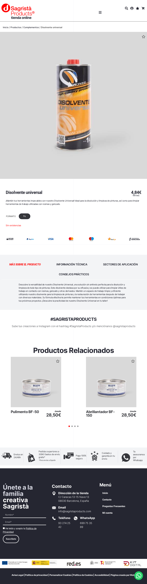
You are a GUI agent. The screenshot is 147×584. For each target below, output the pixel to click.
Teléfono (64, 518)
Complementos (31, 27)
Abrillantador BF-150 (100, 414)
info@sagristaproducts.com (74, 511)
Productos (15, 27)
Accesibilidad (102, 575)
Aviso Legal (18, 575)
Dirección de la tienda (73, 493)
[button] (100, 12)
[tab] (25, 264)
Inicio (5, 27)
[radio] (24, 216)
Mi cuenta (107, 513)
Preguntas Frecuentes (113, 506)
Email (62, 507)
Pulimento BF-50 (25, 412)
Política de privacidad (36, 575)
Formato (11, 216)
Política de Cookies (83, 575)
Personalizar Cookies (61, 575)
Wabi (132, 575)
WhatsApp (87, 518)
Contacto (107, 499)
